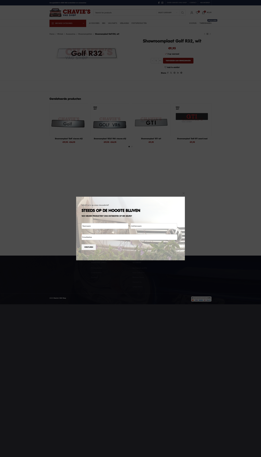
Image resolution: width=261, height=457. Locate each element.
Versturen (88, 247)
